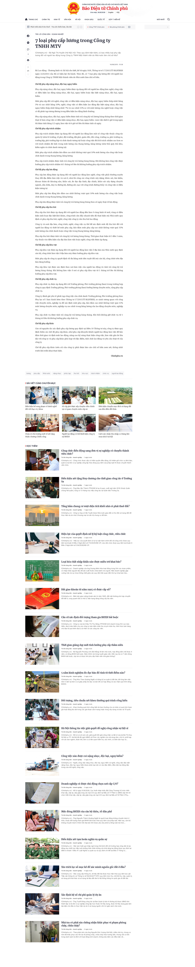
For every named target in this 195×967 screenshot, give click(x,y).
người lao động (117, 373)
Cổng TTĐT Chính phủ (96, 27)
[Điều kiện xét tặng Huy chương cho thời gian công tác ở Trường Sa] (42, 487)
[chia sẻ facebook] (28, 36)
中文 (118, 12)
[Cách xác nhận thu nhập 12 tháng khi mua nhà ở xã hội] (115, 423)
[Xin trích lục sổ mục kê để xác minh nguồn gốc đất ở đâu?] (42, 876)
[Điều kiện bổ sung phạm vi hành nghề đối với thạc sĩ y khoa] (42, 395)
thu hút (76, 373)
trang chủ (33, 19)
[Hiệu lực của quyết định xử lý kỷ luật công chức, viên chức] (42, 543)
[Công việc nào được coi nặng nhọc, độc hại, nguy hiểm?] (42, 765)
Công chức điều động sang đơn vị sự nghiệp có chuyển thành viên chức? (95, 452)
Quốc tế (101, 19)
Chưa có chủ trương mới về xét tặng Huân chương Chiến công (40, 435)
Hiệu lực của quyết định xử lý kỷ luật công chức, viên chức (93, 534)
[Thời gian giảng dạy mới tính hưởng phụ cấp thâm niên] (42, 654)
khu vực (85, 373)
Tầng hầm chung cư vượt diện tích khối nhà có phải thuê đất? (95, 506)
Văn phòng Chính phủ (116, 27)
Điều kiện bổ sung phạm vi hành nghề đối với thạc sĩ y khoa (41, 407)
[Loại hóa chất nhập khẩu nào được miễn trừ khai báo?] (42, 570)
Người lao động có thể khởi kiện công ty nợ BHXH (78, 435)
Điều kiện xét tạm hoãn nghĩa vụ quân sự (84, 839)
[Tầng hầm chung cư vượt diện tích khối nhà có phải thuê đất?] (42, 515)
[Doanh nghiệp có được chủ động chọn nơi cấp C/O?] (42, 793)
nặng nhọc (57, 373)
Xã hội (78, 19)
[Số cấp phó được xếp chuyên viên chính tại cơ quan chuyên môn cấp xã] (79, 395)
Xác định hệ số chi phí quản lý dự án (81, 894)
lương (29, 373)
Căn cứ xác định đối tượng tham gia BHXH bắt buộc (89, 617)
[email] (129, 26)
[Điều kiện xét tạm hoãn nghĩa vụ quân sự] (42, 848)
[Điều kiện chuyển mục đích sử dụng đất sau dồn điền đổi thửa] (115, 395)
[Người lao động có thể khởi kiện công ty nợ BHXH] (79, 423)
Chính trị (46, 19)
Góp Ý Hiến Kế (114, 19)
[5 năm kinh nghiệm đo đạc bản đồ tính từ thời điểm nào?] (42, 682)
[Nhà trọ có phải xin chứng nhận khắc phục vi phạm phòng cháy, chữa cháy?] (42, 931)
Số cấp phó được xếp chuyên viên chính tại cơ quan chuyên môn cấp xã (78, 407)
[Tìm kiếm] (168, 19)
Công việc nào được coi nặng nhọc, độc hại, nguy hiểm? (92, 756)
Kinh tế (57, 19)
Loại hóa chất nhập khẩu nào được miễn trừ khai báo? (91, 561)
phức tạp (67, 373)
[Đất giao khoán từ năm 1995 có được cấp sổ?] (42, 598)
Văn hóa (67, 19)
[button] (78, 27)
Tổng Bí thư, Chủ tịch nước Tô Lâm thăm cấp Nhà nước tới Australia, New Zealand (52, 27)
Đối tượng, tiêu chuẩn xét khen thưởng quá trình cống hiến (94, 700)
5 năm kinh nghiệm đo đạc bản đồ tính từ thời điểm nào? (93, 672)
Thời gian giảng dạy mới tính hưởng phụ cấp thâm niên (92, 645)
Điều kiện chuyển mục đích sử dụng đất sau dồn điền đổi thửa (115, 407)
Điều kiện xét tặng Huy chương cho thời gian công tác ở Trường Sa (96, 480)
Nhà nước (46, 373)
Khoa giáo (89, 19)
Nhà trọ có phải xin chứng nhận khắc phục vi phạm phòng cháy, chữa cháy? (93, 924)
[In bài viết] (28, 60)
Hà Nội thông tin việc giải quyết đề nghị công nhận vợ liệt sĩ (94, 728)
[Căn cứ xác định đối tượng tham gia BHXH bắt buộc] (42, 626)
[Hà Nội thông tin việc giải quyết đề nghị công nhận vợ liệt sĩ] (42, 737)
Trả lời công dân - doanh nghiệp (49, 34)
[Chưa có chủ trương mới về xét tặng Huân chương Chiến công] (42, 423)
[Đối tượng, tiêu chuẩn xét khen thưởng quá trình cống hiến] (42, 709)
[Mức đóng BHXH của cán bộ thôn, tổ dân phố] (42, 820)
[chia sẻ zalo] (28, 43)
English (110, 12)
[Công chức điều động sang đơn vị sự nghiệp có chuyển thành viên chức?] (42, 459)
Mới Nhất (161, 19)
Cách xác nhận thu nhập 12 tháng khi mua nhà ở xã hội (114, 435)
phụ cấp (37, 373)
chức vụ (106, 373)
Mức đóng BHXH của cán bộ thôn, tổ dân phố (86, 811)
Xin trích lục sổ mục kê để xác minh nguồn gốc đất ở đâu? (93, 867)
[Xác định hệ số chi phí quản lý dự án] (42, 904)
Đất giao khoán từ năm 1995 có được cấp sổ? (86, 589)
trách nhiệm (95, 373)
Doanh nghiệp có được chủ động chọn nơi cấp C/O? (89, 783)
